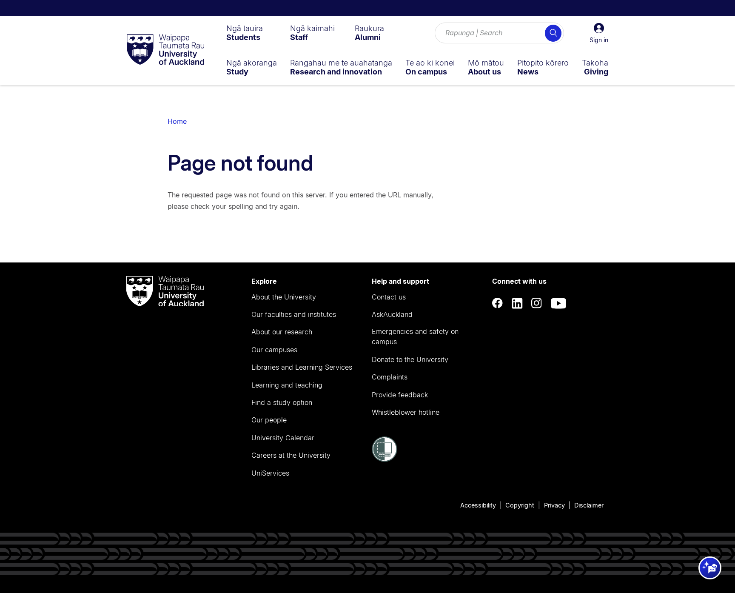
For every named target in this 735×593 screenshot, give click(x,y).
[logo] (165, 50)
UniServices (270, 473)
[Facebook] (497, 303)
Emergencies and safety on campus (415, 336)
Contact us (389, 297)
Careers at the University (290, 455)
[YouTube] (558, 303)
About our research (281, 332)
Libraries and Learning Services (301, 367)
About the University (283, 297)
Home (177, 121)
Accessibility (478, 505)
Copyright (519, 505)
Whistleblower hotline (405, 412)
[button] (599, 33)
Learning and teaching (286, 385)
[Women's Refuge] (384, 459)
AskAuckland (392, 314)
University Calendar (282, 437)
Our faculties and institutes (293, 314)
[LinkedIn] (517, 303)
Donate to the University (410, 359)
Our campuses (274, 349)
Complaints (389, 377)
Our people (269, 420)
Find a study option (281, 402)
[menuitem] (244, 32)
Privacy (554, 505)
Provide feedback (400, 395)
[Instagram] (536, 303)
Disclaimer (589, 505)
